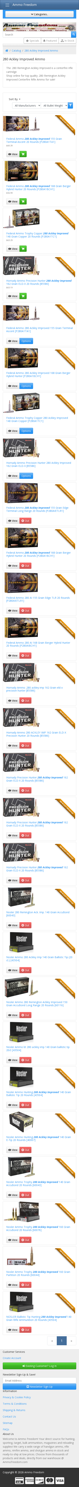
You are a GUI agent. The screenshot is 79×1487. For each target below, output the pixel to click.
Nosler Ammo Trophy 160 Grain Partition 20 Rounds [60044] (38, 1273)
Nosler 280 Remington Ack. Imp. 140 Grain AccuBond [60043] (37, 913)
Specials (34, 40)
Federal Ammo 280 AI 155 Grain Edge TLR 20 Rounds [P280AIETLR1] (38, 599)
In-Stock (69, 40)
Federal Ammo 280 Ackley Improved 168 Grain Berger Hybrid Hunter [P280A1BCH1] (38, 374)
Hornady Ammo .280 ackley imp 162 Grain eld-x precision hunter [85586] (34, 689)
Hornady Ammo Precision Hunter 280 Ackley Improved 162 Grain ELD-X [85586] (38, 464)
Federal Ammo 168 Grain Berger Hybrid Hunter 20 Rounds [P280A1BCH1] (38, 187)
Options (26, 341)
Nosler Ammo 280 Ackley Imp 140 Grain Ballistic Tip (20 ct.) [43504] (39, 958)
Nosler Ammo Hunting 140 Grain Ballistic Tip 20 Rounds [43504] (38, 1093)
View (14, 154)
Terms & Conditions (15, 1403)
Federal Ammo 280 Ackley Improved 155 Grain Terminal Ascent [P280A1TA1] (39, 329)
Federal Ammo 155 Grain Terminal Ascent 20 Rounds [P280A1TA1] (34, 140)
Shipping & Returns (14, 1410)
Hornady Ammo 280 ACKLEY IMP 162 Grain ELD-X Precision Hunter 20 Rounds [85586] (36, 734)
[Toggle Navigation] (7, 5)
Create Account (12, 1358)
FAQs (6, 1429)
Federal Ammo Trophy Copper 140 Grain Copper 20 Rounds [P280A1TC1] (37, 235)
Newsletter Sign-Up (41, 1386)
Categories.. (40, 14)
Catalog (16, 50)
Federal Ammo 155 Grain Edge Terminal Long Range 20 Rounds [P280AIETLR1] (37, 509)
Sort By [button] (13, 99)
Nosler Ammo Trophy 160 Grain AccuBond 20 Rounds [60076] (38, 1228)
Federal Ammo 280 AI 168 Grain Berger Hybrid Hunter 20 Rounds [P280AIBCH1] (38, 644)
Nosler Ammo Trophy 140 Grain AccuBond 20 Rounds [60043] (38, 1183)
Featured (51, 40)
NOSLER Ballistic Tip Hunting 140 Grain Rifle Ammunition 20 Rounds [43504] (38, 1318)
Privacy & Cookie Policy (17, 1397)
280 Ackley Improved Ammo (41, 50)
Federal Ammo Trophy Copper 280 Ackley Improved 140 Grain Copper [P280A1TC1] (37, 419)
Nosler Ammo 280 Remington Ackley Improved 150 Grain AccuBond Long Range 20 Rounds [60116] (36, 1003)
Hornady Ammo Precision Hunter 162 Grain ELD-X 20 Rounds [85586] (38, 282)
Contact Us (9, 1416)
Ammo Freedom (24, 4)
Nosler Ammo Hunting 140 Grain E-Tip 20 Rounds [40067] (38, 1138)
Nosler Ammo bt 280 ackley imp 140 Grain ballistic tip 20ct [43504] (38, 1048)
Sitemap (7, 1423)
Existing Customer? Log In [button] (41, 1366)
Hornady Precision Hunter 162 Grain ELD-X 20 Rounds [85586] (37, 779)
